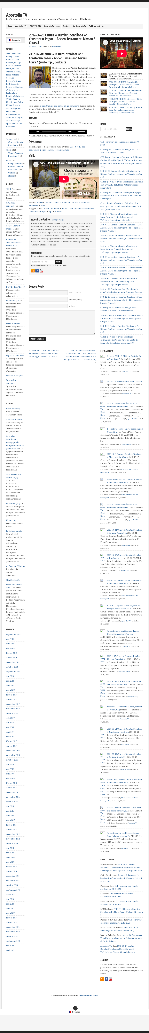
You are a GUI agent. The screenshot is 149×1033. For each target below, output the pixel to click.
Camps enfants (15, 163)
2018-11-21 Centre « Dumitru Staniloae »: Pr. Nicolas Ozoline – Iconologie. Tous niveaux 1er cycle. (121, 329)
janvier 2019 (11, 657)
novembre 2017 (13, 709)
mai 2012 (10, 945)
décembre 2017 (12, 704)
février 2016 (11, 783)
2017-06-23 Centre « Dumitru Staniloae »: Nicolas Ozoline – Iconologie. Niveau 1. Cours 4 (44, 353)
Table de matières (96, 26)
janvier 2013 (11, 922)
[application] (58, 132)
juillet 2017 (10, 718)
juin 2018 (10, 676)
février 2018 (11, 695)
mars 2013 (10, 913)
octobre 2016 (12, 760)
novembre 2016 (13, 755)
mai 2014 (10, 853)
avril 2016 (10, 774)
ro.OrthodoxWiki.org (15, 566)
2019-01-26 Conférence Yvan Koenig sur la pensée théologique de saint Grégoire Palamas (121, 938)
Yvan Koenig (125, 545)
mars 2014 (10, 862)
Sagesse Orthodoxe (15, 355)
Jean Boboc (19, 102)
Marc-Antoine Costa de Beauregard (12, 78)
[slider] (82, 131)
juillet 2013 (10, 894)
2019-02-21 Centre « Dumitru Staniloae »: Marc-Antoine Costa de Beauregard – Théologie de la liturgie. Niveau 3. (121, 228)
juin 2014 (10, 848)
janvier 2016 (11, 788)
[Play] (32, 131)
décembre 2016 (13, 750)
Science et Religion (14, 375)
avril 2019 (10, 644)
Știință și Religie (13, 580)
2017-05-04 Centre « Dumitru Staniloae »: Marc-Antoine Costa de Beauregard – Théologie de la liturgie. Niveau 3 (121, 867)
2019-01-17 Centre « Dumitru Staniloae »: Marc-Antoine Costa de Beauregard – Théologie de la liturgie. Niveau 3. (121, 271)
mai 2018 (10, 681)
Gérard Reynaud (13, 108)
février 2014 (11, 866)
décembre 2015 (12, 792)
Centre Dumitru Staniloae (81, 208)
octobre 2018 (12, 667)
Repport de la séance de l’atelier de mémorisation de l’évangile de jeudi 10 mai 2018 (121, 878)
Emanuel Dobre (13, 114)
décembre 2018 (12, 662)
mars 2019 (10, 648)
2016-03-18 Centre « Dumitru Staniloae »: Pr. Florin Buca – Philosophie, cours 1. (121, 912)
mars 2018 (10, 690)
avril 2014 (10, 857)
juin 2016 (10, 764)
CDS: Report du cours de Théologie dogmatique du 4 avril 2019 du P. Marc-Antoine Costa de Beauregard (121, 185)
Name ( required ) (75, 293)
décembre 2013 (12, 876)
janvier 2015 (11, 829)
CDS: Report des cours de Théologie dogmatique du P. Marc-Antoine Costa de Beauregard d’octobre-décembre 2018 (119, 340)
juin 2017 (10, 722)
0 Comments (56, 46)
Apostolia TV (16, 15)
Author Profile (57, 220)
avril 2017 (10, 732)
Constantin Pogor (35, 46)
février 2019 (11, 653)
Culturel (11, 173)
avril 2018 (10, 685)
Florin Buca (11, 111)
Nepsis (17, 72)
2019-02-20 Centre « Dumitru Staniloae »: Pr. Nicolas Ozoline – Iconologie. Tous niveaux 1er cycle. (121, 238)
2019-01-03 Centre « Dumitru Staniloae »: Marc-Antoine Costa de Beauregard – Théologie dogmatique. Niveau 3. (118, 281)
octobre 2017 (12, 713)
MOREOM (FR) (12, 300)
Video (43, 205)
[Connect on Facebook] (37, 270)
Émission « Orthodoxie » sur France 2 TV (13, 242)
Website (72, 306)
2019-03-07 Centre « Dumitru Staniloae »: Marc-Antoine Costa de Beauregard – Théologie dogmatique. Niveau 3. (119, 217)
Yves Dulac (11, 53)
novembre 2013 (13, 880)
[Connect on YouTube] (41, 270)
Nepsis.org (11, 520)
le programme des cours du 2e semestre (59, 106)
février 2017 (11, 741)
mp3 (50, 211)
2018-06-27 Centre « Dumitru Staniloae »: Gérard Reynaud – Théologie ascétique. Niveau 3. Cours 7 (117, 949)
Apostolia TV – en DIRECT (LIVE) (28, 26)
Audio (40, 202)
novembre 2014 (13, 839)
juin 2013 (10, 899)
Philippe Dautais (124, 671)
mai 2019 (10, 639)
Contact (66, 26)
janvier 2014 (11, 871)
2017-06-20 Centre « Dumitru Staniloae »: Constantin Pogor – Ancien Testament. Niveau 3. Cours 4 (62, 38)
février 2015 (11, 825)
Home (10, 26)
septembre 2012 (13, 941)
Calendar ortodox (14, 419)
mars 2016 (10, 778)
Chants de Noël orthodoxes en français (124, 381)
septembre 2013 (13, 890)
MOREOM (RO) (13, 503)
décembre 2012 (12, 927)
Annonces (10, 139)
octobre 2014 (12, 843)
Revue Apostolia (13, 323)
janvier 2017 (11, 746)
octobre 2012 (12, 936)
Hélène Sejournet (14, 105)
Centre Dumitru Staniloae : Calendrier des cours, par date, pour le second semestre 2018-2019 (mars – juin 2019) (121, 206)
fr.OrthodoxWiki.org (15, 287)
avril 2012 (10, 950)
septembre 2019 (13, 634)
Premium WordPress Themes (88, 995)
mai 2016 (10, 769)
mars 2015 (10, 820)
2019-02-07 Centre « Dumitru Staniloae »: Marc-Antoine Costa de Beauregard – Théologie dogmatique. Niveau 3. (119, 249)
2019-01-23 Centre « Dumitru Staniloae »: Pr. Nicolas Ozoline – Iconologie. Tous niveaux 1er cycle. (121, 260)
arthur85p (15, 120)
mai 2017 (10, 727)
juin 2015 (10, 806)
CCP (8, 120)
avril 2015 (10, 815)
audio (64, 208)
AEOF (8, 189)
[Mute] (75, 131)
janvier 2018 (11, 699)
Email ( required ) (75, 299)
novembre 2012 (13, 932)
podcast (58, 211)
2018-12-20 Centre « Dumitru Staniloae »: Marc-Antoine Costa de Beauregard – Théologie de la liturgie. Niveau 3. (121, 300)
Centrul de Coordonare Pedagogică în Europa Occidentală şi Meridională (15, 442)
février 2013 (11, 918)
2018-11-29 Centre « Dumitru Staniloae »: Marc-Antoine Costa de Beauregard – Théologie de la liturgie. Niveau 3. (121, 318)
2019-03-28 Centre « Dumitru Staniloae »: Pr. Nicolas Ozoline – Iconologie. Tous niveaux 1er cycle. (121, 174)
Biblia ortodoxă (13, 408)
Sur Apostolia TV (79, 26)
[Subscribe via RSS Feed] (33, 270)
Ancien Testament (51, 208)
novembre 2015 (13, 797)
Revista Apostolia (14, 531)
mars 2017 (10, 736)
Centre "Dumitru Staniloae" (58, 202)
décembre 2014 (13, 834)
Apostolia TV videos (52, 26)
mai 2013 (10, 904)
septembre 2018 (13, 671)
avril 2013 (10, 908)
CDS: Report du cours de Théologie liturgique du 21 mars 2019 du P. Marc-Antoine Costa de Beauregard (120, 195)
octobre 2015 (12, 801)
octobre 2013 (12, 885)
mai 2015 (10, 811)
